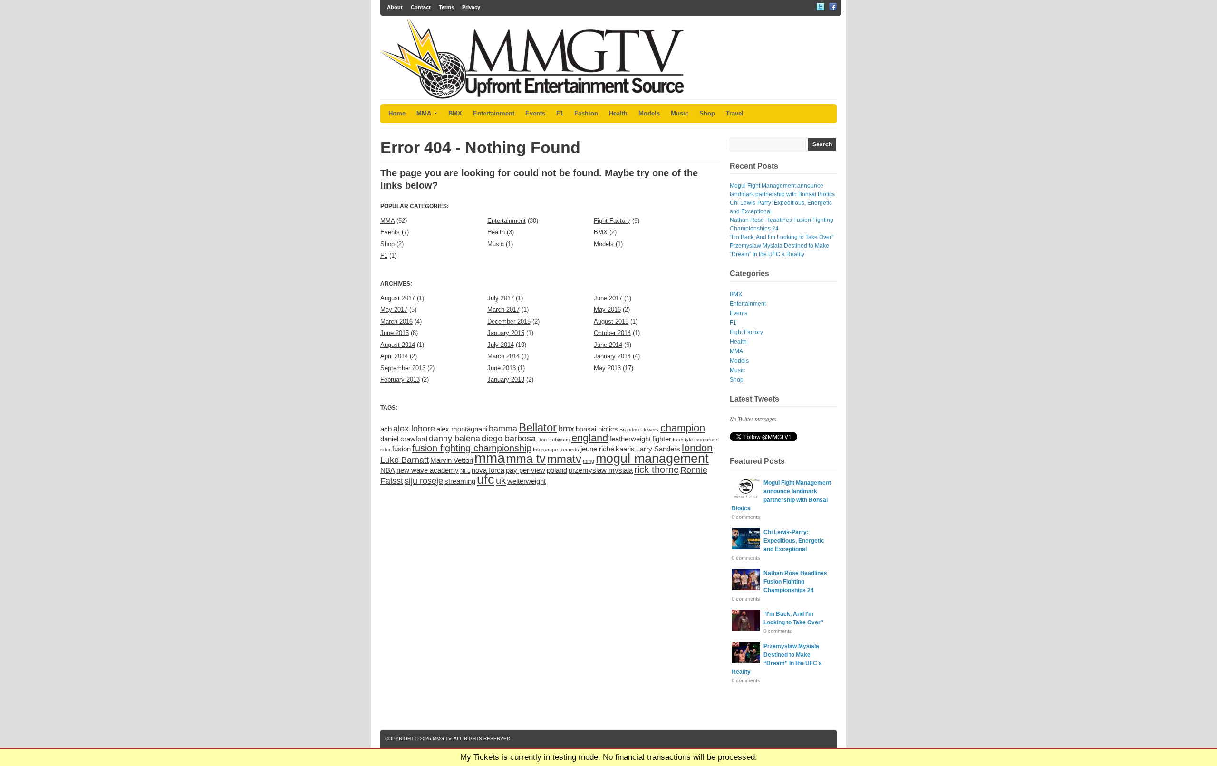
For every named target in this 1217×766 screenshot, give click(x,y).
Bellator (538, 427)
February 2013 (400, 379)
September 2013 (402, 368)
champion (682, 428)
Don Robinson (553, 439)
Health (618, 113)
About (395, 7)
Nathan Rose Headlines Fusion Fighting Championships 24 (795, 582)
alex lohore (414, 428)
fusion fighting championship (471, 448)
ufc (485, 479)
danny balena (454, 438)
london (697, 448)
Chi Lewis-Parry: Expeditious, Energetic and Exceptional (793, 541)
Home (397, 113)
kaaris (625, 449)
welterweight (526, 481)
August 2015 (611, 321)
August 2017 (397, 298)
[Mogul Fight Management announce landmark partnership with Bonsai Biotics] (746, 498)
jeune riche (597, 449)
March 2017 (503, 309)
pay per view (525, 470)
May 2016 (607, 309)
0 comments (746, 517)
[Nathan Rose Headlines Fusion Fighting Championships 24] (746, 588)
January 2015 (505, 332)
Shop (707, 113)
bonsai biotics (597, 429)
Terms (446, 7)
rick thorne (656, 469)
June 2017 (608, 298)
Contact (421, 7)
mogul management (652, 458)
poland (557, 470)
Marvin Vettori (451, 460)
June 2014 (608, 344)
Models (649, 113)
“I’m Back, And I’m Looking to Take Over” (781, 237)
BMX (455, 113)
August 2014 (397, 344)
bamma (503, 428)
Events (535, 113)
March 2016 (396, 321)
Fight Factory (612, 220)
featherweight (630, 439)
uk (501, 480)
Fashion (586, 113)
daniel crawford (403, 439)
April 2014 (394, 356)
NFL (465, 471)
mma (489, 458)
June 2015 (394, 332)
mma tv (526, 458)
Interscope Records (556, 449)
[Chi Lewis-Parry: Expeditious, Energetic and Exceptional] (746, 547)
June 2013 (501, 368)
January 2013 (505, 379)
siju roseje (424, 481)
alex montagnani (461, 429)
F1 (559, 113)
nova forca (488, 470)
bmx (566, 428)
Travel (735, 113)
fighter (661, 439)
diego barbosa (509, 438)
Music (679, 113)
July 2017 (500, 298)
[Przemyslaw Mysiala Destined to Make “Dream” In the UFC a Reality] (746, 661)
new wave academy (427, 470)
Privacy (471, 7)
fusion (401, 449)
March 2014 (503, 356)
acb (386, 429)
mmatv (564, 458)
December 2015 (509, 321)
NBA (387, 470)
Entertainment (493, 113)
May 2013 (607, 368)
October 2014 (612, 332)
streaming (459, 481)
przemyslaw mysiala (601, 470)
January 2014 (612, 356)
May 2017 (393, 309)
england (589, 438)
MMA (423, 113)
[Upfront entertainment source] (532, 97)
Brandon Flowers (639, 429)
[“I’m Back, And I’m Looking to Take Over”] (746, 629)
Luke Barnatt (404, 460)
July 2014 (500, 344)
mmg (588, 461)
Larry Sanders (658, 449)
